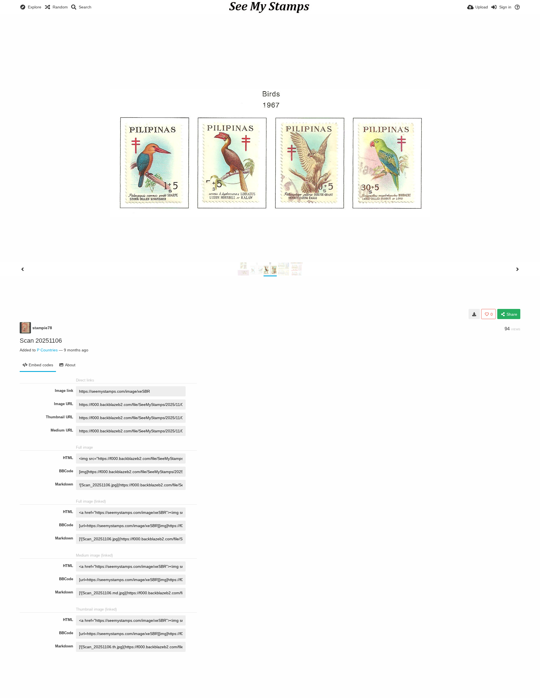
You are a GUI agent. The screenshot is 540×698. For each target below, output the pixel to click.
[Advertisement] (270, 29)
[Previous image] (22, 269)
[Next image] (517, 269)
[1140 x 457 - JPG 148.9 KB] (474, 314)
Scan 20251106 (41, 340)
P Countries (47, 350)
